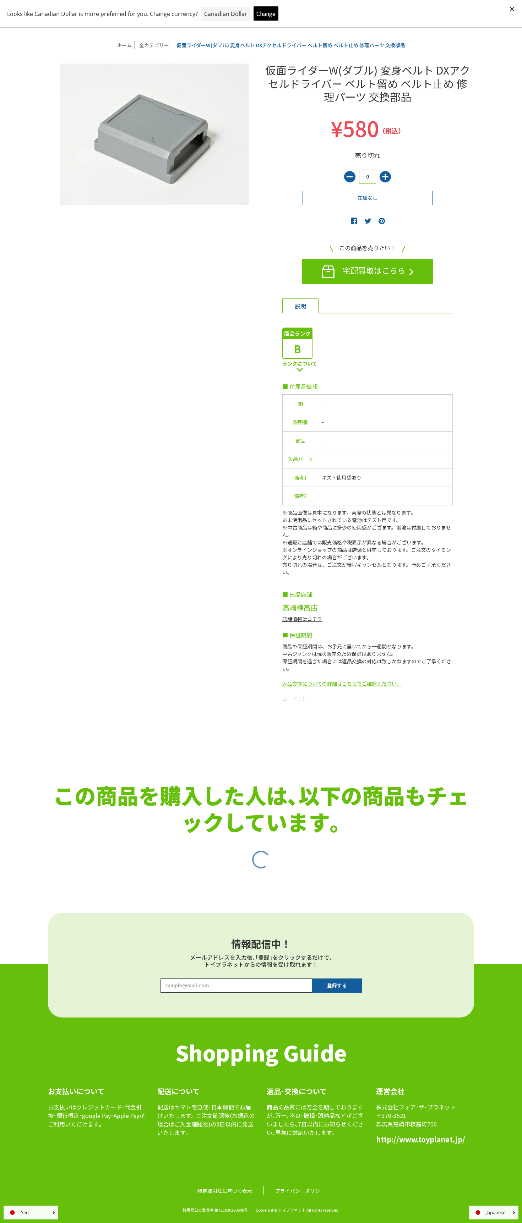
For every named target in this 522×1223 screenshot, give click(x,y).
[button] (354, 220)
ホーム (124, 45)
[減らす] (349, 176)
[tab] (300, 305)
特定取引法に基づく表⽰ (224, 1190)
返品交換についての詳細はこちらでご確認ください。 (342, 683)
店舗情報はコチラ (302, 619)
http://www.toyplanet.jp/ (420, 1139)
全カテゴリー (154, 45)
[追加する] (385, 176)
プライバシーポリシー (300, 1190)
